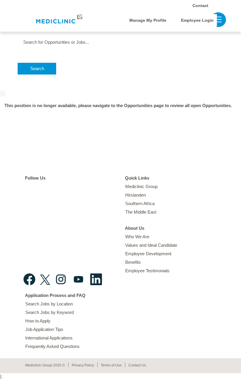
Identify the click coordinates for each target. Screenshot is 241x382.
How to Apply (38, 320)
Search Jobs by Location (49, 303)
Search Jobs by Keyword (49, 312)
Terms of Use (111, 365)
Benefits (133, 262)
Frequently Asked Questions (52, 346)
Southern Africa (140, 203)
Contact (200, 5)
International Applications (49, 337)
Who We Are (137, 236)
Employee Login (197, 20)
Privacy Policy (83, 365)
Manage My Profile (147, 20)
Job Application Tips (44, 329)
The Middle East (140, 211)
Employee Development (148, 253)
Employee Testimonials (147, 270)
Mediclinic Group (141, 186)
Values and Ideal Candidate (151, 245)
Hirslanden (135, 194)
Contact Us (137, 365)
